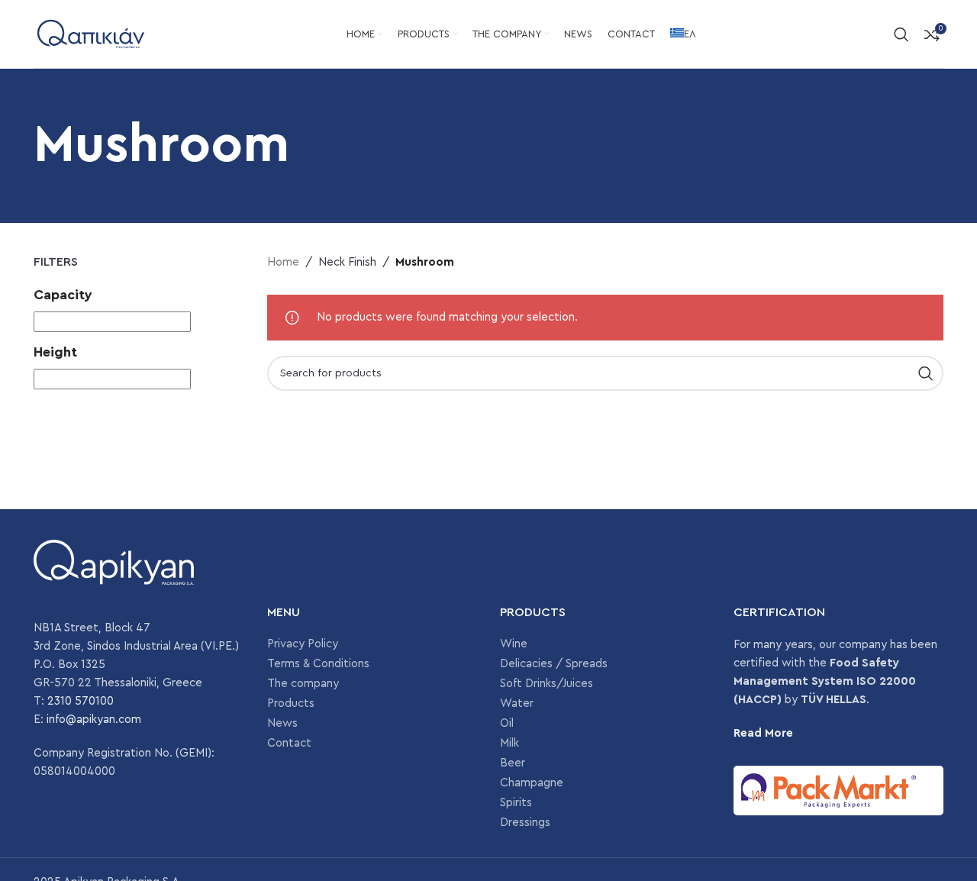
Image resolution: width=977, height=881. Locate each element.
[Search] (901, 34)
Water (517, 703)
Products (290, 703)
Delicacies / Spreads (554, 664)
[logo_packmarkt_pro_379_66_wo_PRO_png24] (839, 790)
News (282, 723)
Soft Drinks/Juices (546, 683)
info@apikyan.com (94, 719)
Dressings (525, 822)
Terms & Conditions (318, 664)
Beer (512, 763)
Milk (509, 743)
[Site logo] (91, 33)
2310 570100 (80, 701)
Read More (763, 733)
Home (283, 262)
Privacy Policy (302, 644)
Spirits (516, 802)
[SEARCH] (925, 373)
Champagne (531, 783)
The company (303, 683)
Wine (513, 644)
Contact (289, 743)
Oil (507, 723)
